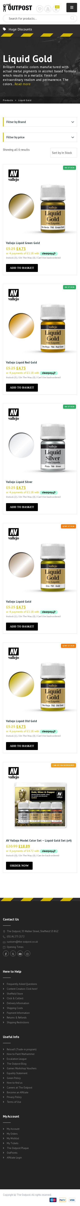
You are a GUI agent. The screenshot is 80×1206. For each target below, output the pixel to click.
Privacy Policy (14, 1097)
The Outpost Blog (16, 1063)
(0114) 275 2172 (15, 936)
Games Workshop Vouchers (22, 1068)
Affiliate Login (14, 1157)
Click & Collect (15, 998)
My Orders (12, 1133)
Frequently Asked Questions (22, 984)
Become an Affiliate (17, 1092)
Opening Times (14, 947)
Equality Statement (17, 1073)
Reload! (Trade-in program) (22, 1049)
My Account (13, 1129)
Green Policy (14, 1078)
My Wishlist (13, 1138)
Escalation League (17, 1059)
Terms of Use (14, 1102)
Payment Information (18, 1013)
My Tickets (12, 1143)
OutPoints (12, 1152)
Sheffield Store (15, 993)
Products (8, 100)
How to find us (15, 1082)
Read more (23, 84)
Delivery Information (18, 1003)
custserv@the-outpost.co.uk (22, 941)
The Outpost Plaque (18, 1148)
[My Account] (47, 9)
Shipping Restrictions (18, 1022)
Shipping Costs (15, 1008)
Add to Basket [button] (22, 267)
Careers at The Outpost (19, 1087)
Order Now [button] (19, 865)
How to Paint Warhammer (21, 1054)
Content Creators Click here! (22, 989)
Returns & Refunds (17, 1017)
